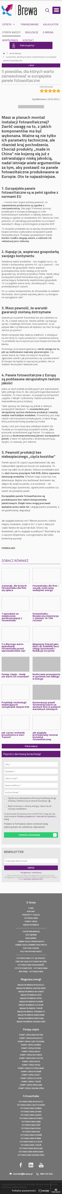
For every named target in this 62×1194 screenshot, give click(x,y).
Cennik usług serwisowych (31, 941)
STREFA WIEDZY (11, 32)
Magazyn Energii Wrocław (31, 1018)
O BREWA (48, 32)
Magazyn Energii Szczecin (31, 1004)
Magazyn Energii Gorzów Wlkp (31, 988)
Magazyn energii (31, 924)
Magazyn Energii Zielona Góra (31, 1021)
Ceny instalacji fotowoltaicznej (31, 961)
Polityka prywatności (26, 816)
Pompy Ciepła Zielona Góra (31, 1088)
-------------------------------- (31, 928)
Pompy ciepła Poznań (31, 1071)
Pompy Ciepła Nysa (31, 1061)
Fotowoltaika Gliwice (31, 1114)
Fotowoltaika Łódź (31, 1124)
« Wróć (31, 65)
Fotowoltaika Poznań (31, 1134)
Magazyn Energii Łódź (31, 994)
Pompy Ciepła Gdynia (31, 1048)
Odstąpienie (31, 934)
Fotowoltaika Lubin (31, 1121)
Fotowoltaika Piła (31, 1131)
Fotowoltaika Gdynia (31, 1111)
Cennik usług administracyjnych (31, 944)
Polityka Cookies (31, 948)
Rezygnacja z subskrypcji (31, 872)
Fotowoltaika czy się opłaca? (31, 958)
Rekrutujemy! (27, 45)
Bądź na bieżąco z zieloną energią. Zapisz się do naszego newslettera (30, 807)
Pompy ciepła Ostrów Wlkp (31, 1068)
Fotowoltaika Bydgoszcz (31, 1101)
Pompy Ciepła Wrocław (31, 1084)
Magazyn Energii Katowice (31, 991)
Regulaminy (31, 938)
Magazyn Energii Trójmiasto (31, 1011)
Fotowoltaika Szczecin (31, 1141)
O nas (31, 908)
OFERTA (6, 24)
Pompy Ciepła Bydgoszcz (31, 1038)
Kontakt (31, 911)
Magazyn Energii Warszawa (31, 1014)
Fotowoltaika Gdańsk (31, 1108)
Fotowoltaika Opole (31, 1128)
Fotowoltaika (31, 918)
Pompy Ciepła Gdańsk (31, 1044)
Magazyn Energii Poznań (31, 1001)
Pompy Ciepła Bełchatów (31, 1034)
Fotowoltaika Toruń (31, 1144)
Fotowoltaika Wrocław (31, 1148)
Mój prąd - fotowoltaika (31, 971)
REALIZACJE (31, 32)
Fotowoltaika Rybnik (31, 1138)
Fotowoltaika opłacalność (31, 964)
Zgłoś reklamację (31, 931)
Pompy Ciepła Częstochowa (31, 1041)
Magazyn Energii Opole (31, 998)
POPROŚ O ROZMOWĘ (29, 835)
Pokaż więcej (31, 746)
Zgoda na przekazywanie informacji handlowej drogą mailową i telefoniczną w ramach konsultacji (32, 799)
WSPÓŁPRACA (10, 40)
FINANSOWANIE (30, 24)
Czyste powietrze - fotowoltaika (31, 968)
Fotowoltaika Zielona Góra (31, 1154)
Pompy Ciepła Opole (31, 1064)
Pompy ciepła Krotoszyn (31, 1058)
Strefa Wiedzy (15, 53)
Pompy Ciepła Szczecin (31, 1078)
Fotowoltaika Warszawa (31, 1151)
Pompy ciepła (31, 921)
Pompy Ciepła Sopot (31, 1074)
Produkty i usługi (31, 914)
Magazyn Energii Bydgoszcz (31, 984)
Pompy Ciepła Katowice (31, 1054)
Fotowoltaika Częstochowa (31, 1104)
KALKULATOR (50, 24)
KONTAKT (28, 40)
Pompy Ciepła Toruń (31, 1081)
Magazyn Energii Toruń (31, 1008)
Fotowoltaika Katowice (31, 1118)
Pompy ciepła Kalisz (31, 1051)
